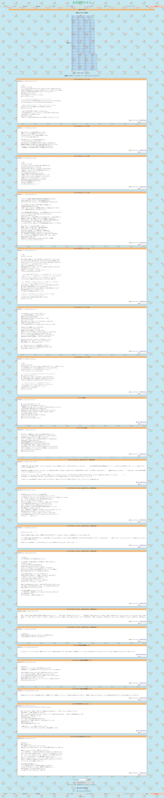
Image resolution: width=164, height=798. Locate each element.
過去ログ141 (74, 69)
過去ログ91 (86, 49)
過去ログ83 (86, 46)
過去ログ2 (79, 16)
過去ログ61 (74, 39)
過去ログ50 (80, 34)
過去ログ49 (74, 34)
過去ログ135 (87, 66)
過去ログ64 (92, 39)
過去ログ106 (81, 56)
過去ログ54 (80, 36)
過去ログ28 (92, 25)
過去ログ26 (80, 25)
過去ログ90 (80, 49)
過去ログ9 (74, 19)
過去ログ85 (74, 48)
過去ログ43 (86, 31)
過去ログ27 (86, 25)
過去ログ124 (94, 62)
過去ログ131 (87, 65)
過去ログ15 (86, 20)
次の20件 (85, 788)
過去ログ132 (94, 65)
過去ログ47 (86, 33)
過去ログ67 (86, 40)
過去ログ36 (92, 28)
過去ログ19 (86, 22)
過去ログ (157, 6)
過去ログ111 (87, 57)
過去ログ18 (80, 22)
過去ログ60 (92, 37)
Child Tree (82, 796)
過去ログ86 (80, 48)
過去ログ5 (74, 17)
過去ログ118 (81, 60)
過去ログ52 (92, 34)
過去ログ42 (80, 31)
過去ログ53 (74, 36)
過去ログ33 (74, 28)
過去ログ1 (74, 16)
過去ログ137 (74, 68)
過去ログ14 (80, 20)
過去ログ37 (74, 30)
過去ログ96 (92, 51)
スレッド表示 (70, 6)
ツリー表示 (52, 6)
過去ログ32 (92, 26)
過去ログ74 (80, 43)
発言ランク (107, 6)
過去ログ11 (85, 19)
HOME (5, 6)
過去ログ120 (94, 60)
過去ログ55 (86, 36)
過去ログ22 (80, 23)
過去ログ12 (91, 19)
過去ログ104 (94, 54)
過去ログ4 (89, 16)
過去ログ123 (87, 62)
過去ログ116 (94, 59)
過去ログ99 (86, 53)
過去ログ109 (74, 57)
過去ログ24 (92, 23)
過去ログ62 (80, 39)
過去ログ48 (92, 33)
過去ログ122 (81, 62)
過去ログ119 (87, 60)
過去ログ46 (80, 33)
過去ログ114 (81, 59)
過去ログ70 (80, 42)
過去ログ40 (92, 30)
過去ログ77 (74, 45)
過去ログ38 (80, 30)
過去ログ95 (86, 51)
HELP (14, 6)
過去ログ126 (81, 63)
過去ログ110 (81, 57)
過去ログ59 (86, 37)
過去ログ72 (92, 42)
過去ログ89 (74, 49)
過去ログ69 (74, 42)
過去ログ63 (86, 39)
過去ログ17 (74, 22)
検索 (147, 6)
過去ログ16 (92, 20)
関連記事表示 (143, 120)
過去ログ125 (74, 63)
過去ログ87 (86, 48)
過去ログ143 (87, 69)
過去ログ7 (84, 17)
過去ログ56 (92, 36)
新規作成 (25, 6)
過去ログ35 (86, 28)
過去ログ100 (92, 53)
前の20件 (79, 788)
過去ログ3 (84, 16)
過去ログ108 (94, 56)
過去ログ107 (87, 56)
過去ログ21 (74, 23)
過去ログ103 (87, 54)
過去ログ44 (92, 31)
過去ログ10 (79, 19)
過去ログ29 (74, 26)
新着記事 (38, 6)
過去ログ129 (74, 65)
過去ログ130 (81, 65)
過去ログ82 (80, 46)
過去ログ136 (94, 66)
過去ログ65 (74, 40)
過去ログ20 (92, 22)
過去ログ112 (94, 57)
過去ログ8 (89, 17)
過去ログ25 (74, 25)
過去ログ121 (74, 62)
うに (23, 81)
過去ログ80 (92, 45)
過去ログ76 (92, 43)
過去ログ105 (74, 56)
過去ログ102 (81, 54)
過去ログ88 (92, 48)
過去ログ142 (81, 69)
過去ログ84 (92, 46)
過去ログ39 (86, 30)
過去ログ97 (74, 53)
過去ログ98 (80, 53)
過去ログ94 (80, 51)
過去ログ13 (74, 20)
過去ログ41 (74, 31)
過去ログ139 (87, 68)
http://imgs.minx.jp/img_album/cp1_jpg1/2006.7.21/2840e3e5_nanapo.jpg (36, 707)
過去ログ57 (74, 37)
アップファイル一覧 (129, 6)
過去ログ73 (74, 43)
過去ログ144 (94, 69)
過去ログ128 (94, 63)
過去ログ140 (94, 68)
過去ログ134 (81, 66)
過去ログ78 (80, 45)
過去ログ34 (80, 28)
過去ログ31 (86, 26)
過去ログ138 (81, 68)
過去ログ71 (86, 42)
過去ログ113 (74, 59)
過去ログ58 (80, 37)
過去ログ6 (79, 17)
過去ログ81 (74, 46)
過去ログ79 (86, 45)
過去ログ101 (74, 54)
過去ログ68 (92, 40)
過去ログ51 (86, 34)
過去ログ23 (86, 23)
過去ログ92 (92, 49)
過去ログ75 (86, 43)
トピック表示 (89, 6)
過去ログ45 (74, 33)
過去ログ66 (80, 40)
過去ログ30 (80, 26)
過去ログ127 (87, 63)
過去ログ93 (74, 51)
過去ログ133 (74, 66)
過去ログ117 (74, 60)
